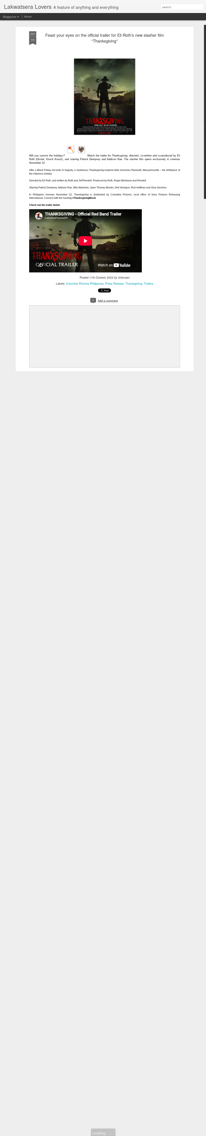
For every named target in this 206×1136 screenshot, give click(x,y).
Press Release (114, 283)
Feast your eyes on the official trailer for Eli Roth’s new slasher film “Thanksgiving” (104, 38)
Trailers (148, 283)
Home (28, 16)
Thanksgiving (133, 283)
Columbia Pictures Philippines (85, 283)
